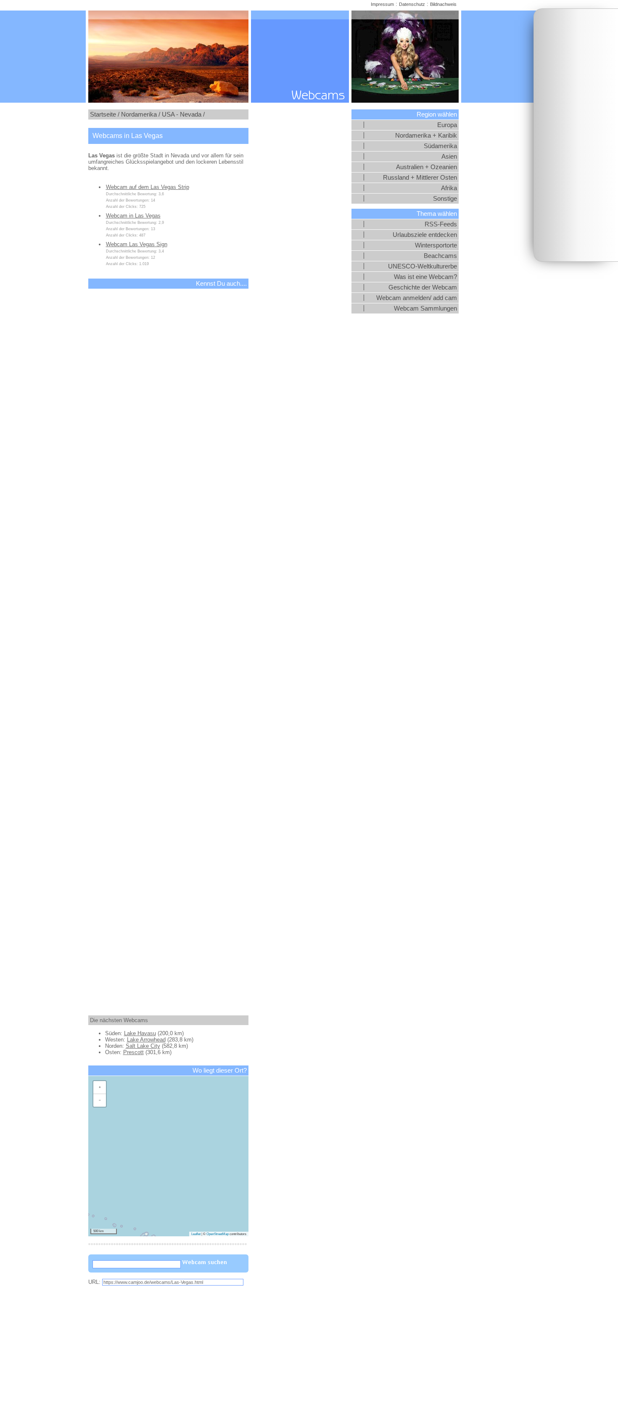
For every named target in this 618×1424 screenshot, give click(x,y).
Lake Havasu (140, 1033)
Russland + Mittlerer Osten (420, 177)
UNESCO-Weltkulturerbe (422, 266)
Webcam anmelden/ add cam (416, 298)
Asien (449, 156)
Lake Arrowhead (146, 1039)
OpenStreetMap (217, 1234)
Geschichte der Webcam (422, 287)
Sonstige (445, 198)
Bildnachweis (443, 4)
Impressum (382, 4)
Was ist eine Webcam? (425, 277)
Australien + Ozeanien (426, 167)
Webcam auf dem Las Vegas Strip (147, 187)
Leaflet (196, 1234)
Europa (447, 125)
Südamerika (440, 146)
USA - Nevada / (183, 114)
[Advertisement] (576, 135)
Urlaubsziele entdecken (425, 234)
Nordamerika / (140, 114)
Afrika (449, 188)
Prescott (133, 1052)
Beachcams (440, 255)
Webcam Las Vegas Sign (136, 244)
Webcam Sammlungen (425, 308)
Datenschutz (412, 4)
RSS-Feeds (441, 224)
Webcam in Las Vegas (133, 216)
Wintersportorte (436, 245)
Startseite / (104, 114)
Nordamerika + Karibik (426, 135)
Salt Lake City (143, 1046)
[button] (99, 1087)
